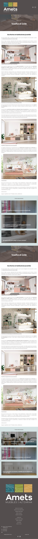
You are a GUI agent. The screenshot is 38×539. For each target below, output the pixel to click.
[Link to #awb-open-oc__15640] (35, 7)
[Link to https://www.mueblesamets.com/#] (32, 7)
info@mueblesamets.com (7, 532)
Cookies (23, 534)
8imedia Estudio (31, 534)
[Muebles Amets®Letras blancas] (10, 1)
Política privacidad (19, 534)
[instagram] (20, 536)
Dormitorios (19, 20)
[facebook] (18, 536)
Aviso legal (13, 534)
